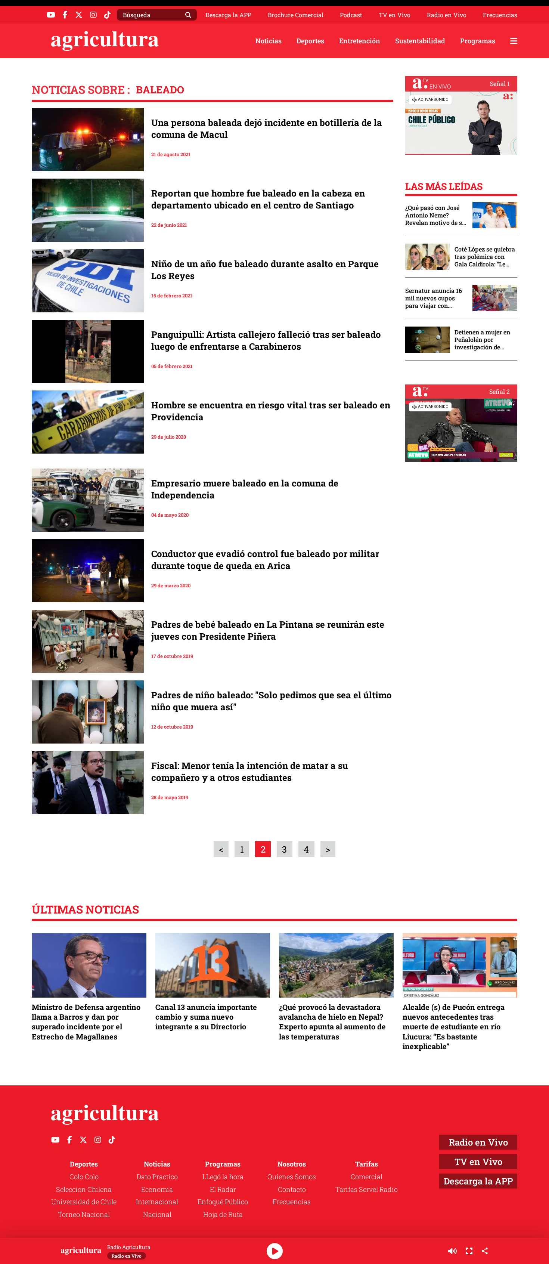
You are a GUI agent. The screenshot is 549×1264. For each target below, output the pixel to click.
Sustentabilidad (420, 40)
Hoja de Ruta (223, 1214)
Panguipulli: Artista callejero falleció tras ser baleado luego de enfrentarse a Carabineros (266, 340)
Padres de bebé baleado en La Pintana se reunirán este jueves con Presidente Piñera (267, 630)
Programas (477, 40)
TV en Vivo (394, 15)
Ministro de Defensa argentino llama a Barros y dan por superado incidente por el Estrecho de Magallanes (86, 1021)
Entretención (359, 40)
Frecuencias (500, 15)
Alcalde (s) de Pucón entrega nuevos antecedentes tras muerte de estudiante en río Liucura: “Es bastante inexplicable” (454, 1026)
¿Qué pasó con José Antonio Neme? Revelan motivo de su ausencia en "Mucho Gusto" (435, 215)
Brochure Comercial (295, 15)
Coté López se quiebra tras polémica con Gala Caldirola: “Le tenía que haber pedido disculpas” (485, 256)
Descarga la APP (228, 15)
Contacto (292, 1189)
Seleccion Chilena (84, 1189)
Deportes (310, 40)
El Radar (223, 1189)
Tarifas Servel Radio (366, 1189)
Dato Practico (157, 1176)
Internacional (157, 1201)
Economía (157, 1189)
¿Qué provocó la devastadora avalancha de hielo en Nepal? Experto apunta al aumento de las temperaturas (332, 1021)
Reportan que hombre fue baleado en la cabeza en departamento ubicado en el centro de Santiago (258, 199)
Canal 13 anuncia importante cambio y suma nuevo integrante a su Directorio (206, 1016)
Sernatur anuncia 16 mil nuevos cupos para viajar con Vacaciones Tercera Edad (433, 298)
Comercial (366, 1176)
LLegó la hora (223, 1176)
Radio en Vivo (446, 15)
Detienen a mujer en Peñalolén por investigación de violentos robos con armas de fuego (482, 339)
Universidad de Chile (84, 1201)
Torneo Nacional (84, 1214)
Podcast (351, 15)
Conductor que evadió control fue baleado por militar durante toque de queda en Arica (265, 560)
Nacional (157, 1214)
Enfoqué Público (223, 1201)
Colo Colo (84, 1176)
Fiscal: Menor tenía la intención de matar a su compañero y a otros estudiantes (249, 772)
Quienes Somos (291, 1176)
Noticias (268, 40)
